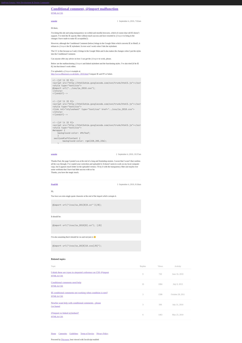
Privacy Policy (102, 334)
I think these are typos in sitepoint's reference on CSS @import (80, 272)
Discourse (65, 339)
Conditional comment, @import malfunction (84, 9)
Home (53, 334)
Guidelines (73, 334)
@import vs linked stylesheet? (65, 313)
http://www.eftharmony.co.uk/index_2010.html (69, 74)
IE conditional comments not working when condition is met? (79, 292)
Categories (62, 334)
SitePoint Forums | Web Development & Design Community (25, 3)
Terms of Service (87, 334)
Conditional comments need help (66, 282)
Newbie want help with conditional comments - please (76, 303)
